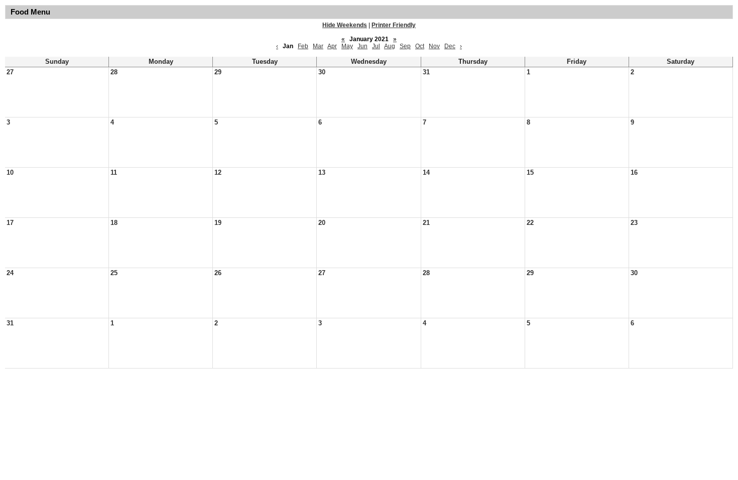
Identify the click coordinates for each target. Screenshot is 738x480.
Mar (318, 46)
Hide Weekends (344, 25)
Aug (389, 46)
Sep (405, 46)
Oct (419, 46)
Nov (434, 46)
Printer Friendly (394, 25)
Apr (332, 46)
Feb (303, 46)
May (347, 46)
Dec (449, 46)
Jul (376, 46)
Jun (362, 46)
